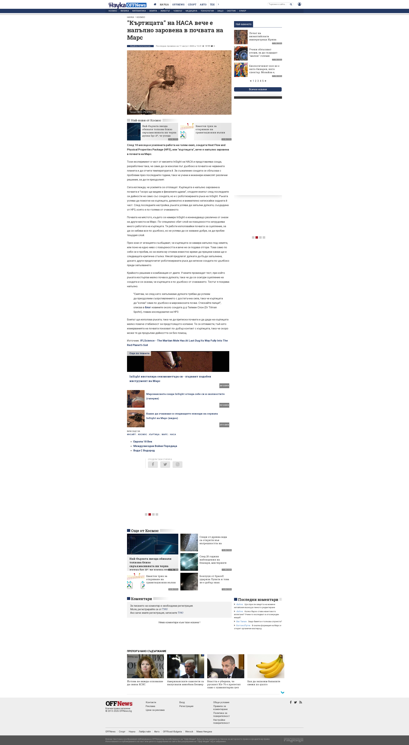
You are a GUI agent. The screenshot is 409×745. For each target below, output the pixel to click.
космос (142, 434)
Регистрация (186, 706)
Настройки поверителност (221, 721)
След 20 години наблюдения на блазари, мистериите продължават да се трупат (213, 563)
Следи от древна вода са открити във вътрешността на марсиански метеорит (214, 541)
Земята (153, 11)
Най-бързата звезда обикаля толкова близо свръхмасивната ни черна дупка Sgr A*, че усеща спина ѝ (159, 132)
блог (148, 307)
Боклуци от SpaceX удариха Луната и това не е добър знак (214, 579)
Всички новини (258, 89)
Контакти (151, 702)
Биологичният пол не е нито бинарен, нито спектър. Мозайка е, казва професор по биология (264, 72)
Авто (203, 4)
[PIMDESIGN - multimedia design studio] (292, 741)
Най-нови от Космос (146, 120)
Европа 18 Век (142, 441)
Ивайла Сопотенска (140, 46)
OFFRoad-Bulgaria (172, 731)
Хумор (242, 11)
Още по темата (139, 353)
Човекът (177, 11)
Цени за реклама (155, 710)
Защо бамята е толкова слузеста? (265, 621)
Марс (165, 434)
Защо (220, 11)
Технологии (207, 11)
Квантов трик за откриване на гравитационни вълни (210, 129)
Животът (165, 11)
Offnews (178, 4)
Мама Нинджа (204, 731)
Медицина (191, 11)
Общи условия (221, 702)
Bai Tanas (241, 621)
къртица (154, 434)
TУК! (165, 609)
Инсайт (131, 434)
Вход (182, 702)
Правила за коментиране (220, 708)
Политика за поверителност (221, 715)
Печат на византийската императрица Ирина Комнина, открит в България (262, 39)
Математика (139, 11)
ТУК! (180, 612)
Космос (113, 11)
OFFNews (110, 731)
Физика (124, 11)
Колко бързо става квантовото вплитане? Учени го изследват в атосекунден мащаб (256, 614)
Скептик (231, 11)
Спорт (192, 4)
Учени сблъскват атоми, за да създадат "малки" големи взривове (263, 54)
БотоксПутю (243, 625)
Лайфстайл (145, 731)
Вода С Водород (144, 450)
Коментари (141, 598)
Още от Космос (145, 530)
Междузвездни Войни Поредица (155, 446)
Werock (189, 731)
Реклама (150, 706)
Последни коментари (258, 599)
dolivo (239, 604)
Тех (212, 4)
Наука (164, 4)
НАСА (173, 434)
